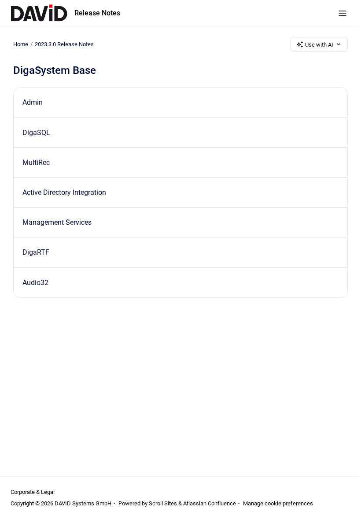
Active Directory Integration (64, 192)
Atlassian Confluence (209, 503)
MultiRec (36, 162)
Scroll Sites (163, 503)
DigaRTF (35, 252)
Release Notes (97, 13)
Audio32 (35, 282)
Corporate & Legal (33, 492)
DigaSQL (36, 132)
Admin (32, 102)
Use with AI (319, 44)
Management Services (57, 222)
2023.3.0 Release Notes (64, 44)
